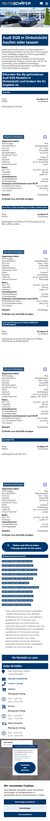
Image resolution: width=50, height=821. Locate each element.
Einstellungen (25, 808)
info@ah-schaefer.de (17, 679)
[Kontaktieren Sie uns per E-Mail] (41, 3)
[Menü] (47, 3)
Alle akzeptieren (25, 814)
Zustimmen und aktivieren (25, 767)
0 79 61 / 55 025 (15, 683)
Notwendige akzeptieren (25, 802)
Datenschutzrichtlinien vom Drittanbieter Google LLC (22, 757)
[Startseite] (16, 3)
